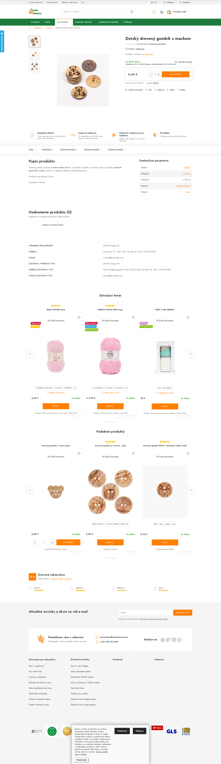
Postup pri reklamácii (37, 677)
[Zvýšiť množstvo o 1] (159, 74)
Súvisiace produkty (91, 149)
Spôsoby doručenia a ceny (40, 682)
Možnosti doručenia (185, 62)
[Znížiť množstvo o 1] (151, 74)
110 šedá (58, 388)
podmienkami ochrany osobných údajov (153, 619)
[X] (168, 640)
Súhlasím (139, 731)
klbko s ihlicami (98, 524)
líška (155, 524)
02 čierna (109, 388)
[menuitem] (35, 22)
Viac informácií (147, 54)
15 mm (187, 192)
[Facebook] (163, 640)
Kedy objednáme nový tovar (40, 688)
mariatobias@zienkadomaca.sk (114, 637)
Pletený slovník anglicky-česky (83, 699)
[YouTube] (179, 640)
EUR (155, 2)
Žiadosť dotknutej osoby (39, 704)
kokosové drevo (183, 186)
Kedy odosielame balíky (80, 671)
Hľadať (132, 12)
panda (168, 524)
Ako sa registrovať (36, 666)
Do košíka (175, 74)
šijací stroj (124, 524)
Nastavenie (82, 760)
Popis (31, 149)
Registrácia (186, 2)
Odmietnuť (122, 731)
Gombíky (186, 173)
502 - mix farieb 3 (165, 388)
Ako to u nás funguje (79, 666)
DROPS (156, 83)
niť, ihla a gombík (112, 524)
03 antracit (119, 388)
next (191, 354)
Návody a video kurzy (69, 2)
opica (162, 524)
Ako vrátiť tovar (35, 671)
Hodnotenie (47, 149)
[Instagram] (174, 640)
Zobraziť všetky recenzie (61, 578)
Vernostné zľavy (77, 688)
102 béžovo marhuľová (44, 388)
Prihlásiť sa (182, 612)
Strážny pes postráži (79, 693)
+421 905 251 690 (109, 641)
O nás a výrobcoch (36, 2)
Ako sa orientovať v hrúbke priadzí (85, 682)
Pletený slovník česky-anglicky (83, 704)
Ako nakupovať (52, 2)
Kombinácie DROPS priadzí (82, 677)
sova (174, 524)
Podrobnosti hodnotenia (157, 44)
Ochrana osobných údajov (40, 699)
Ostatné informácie (68, 149)
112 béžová (68, 388)
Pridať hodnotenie (52, 225)
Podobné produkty (115, 149)
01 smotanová (98, 388)
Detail (55, 406)
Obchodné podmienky (38, 693)
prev (30, 354)
